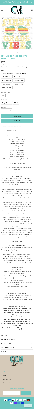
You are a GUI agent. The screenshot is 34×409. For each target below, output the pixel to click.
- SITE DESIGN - (17, 405)
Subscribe (26, 393)
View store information (9, 130)
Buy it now (17, 120)
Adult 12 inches (18, 84)
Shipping (3, 64)
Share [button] (4, 352)
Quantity (3, 107)
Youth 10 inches (19, 80)
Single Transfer (7, 103)
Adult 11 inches (6, 84)
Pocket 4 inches (21, 73)
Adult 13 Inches (7, 88)
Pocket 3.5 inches (7, 73)
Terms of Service (8, 379)
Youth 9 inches (6, 80)
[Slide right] (32, 53)
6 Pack (16, 103)
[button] (2, 10)
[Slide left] (1, 53)
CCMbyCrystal (11, 405)
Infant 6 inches (7, 77)
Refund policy (7, 383)
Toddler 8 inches (19, 77)
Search (5, 375)
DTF (3, 95)
